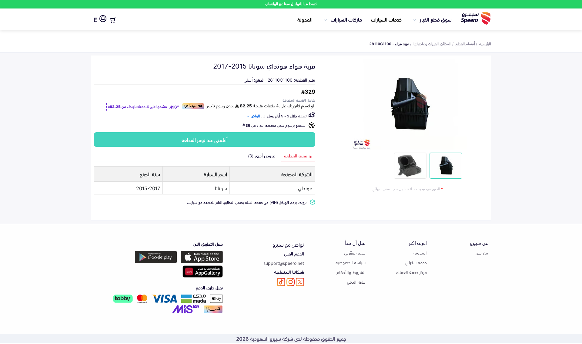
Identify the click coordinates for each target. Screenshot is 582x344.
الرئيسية (485, 43)
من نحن (482, 252)
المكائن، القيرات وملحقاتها (432, 43)
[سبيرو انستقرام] (290, 282)
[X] (300, 282)
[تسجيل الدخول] (102, 20)
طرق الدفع (356, 281)
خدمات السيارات (386, 19)
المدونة (305, 19)
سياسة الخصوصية (351, 262)
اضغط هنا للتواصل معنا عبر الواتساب (291, 3)
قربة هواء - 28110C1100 (389, 43)
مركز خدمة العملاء (411, 272)
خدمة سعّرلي (416, 262)
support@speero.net (283, 263)
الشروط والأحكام (351, 272)
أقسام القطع (465, 43)
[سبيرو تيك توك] (281, 282)
